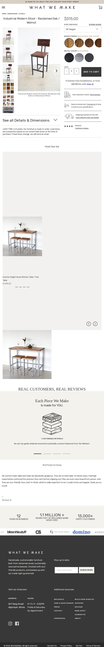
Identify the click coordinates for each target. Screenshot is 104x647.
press (57, 607)
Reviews (79, 607)
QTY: (66, 67)
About (78, 618)
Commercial (59, 618)
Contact (58, 611)
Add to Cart (91, 72)
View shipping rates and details (87, 118)
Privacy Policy (66, 646)
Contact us (91, 104)
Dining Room (12, 14)
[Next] (56, 71)
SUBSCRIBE (86, 570)
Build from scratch (84, 599)
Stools (22, 14)
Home (4, 14)
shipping (79, 603)
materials (59, 599)
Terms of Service (93, 646)
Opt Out (79, 646)
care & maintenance (64, 603)
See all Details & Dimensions (26, 120)
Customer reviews (82, 128)
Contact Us (52, 646)
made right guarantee (80, 612)
